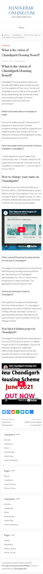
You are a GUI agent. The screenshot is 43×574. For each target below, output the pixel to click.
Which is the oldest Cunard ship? (33, 423)
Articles (7, 440)
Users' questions (11, 460)
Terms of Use (9, 488)
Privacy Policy (10, 484)
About (7, 476)
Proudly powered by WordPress (16, 566)
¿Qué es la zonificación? (7, 423)
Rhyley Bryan (20, 61)
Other (6, 448)
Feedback (8, 480)
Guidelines (6, 45)
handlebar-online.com (22, 11)
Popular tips (9, 452)
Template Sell (20, 569)
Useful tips (8, 456)
